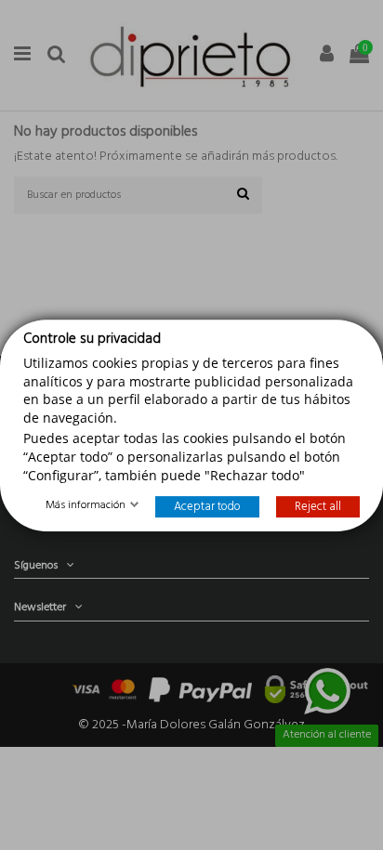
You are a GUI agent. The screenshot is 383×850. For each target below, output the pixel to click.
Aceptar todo (207, 507)
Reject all (318, 507)
